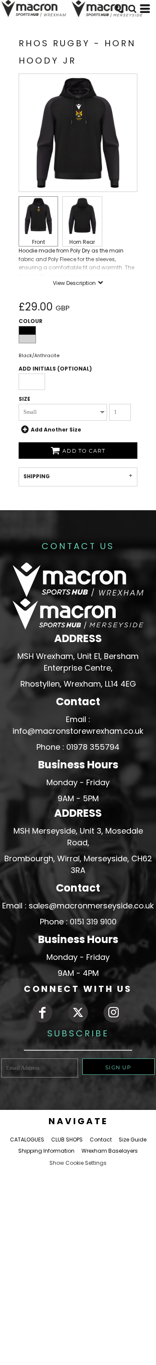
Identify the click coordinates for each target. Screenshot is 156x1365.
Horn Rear (82, 242)
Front (38, 242)
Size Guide (132, 1139)
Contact (101, 1139)
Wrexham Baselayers (109, 1150)
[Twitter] (78, 1013)
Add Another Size (56, 429)
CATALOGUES (27, 1139)
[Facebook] (42, 1013)
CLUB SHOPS (67, 1139)
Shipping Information (46, 1150)
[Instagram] (114, 1013)
